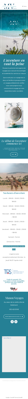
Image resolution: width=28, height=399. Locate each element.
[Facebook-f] (12, 321)
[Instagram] (16, 321)
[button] (2, 177)
